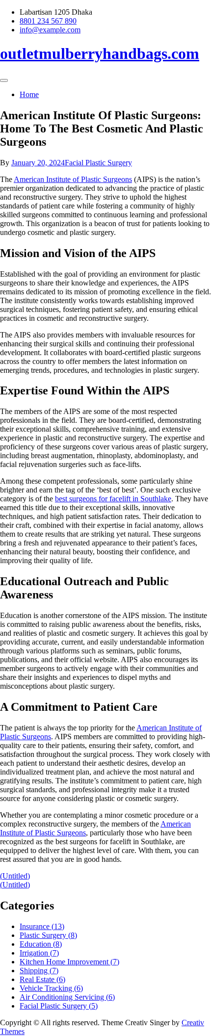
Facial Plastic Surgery (98, 162)
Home (29, 94)
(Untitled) (15, 876)
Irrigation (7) (39, 953)
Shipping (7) (39, 970)
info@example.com (50, 30)
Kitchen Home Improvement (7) (69, 962)
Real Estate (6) (42, 979)
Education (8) (41, 944)
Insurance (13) (42, 926)
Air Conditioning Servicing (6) (67, 997)
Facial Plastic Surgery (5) (59, 1006)
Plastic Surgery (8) (48, 935)
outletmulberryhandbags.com (99, 53)
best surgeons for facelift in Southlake (113, 498)
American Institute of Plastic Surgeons (73, 179)
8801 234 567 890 (48, 21)
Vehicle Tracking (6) (51, 988)
